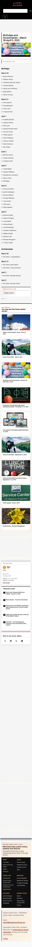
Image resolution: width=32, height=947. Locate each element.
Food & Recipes (7, 896)
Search (19, 896)
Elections (5, 871)
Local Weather (21, 885)
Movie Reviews (7, 898)
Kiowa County (9, 293)
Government (6, 878)
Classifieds (6, 903)
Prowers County (21, 867)
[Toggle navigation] (5, 16)
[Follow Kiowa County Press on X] (5, 641)
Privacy (19, 905)
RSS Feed (19, 898)
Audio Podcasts (7, 901)
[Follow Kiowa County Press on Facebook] (11, 641)
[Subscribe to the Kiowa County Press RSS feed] (16, 641)
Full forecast (6, 582)
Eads (18, 869)
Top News (6, 862)
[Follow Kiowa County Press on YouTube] (22, 641)
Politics (5, 869)
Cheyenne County (22, 865)
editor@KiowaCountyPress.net (14, 922)
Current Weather (22, 878)
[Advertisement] (16, 713)
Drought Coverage (22, 883)
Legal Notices (7, 889)
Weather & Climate (22, 880)
